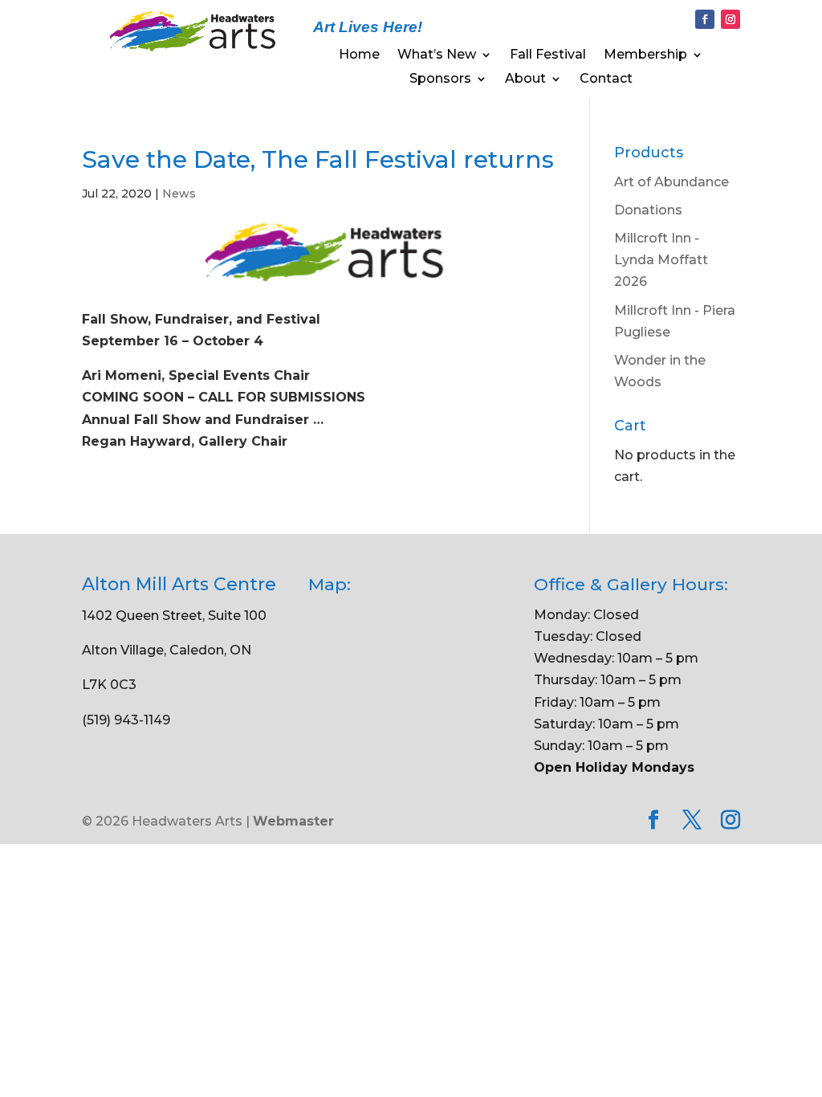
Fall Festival (548, 55)
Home (359, 55)
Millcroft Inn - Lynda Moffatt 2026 (661, 259)
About (525, 79)
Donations (648, 210)
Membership (645, 55)
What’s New (436, 55)
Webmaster (293, 821)
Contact (606, 79)
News (179, 193)
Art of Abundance (671, 182)
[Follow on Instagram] (730, 19)
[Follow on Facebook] (704, 19)
